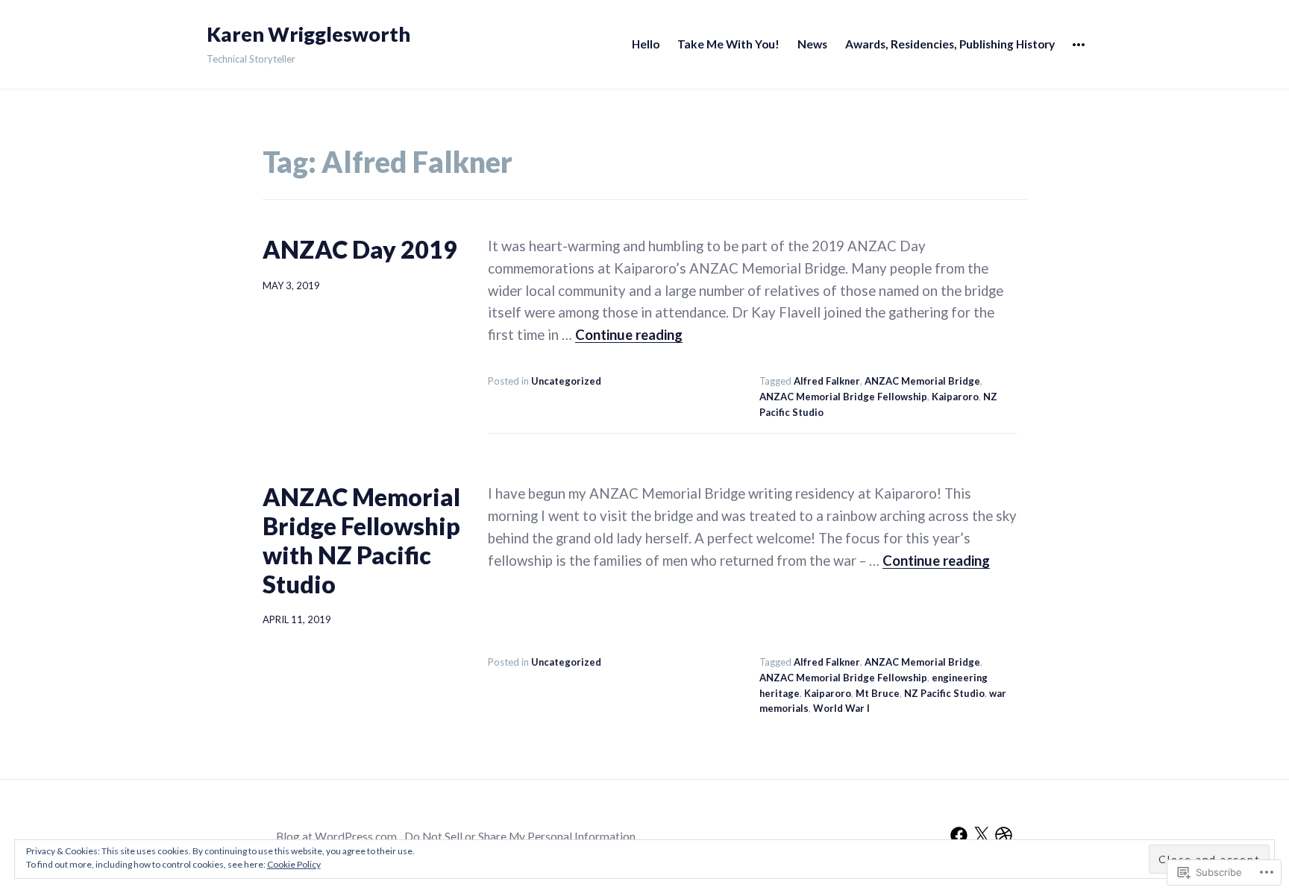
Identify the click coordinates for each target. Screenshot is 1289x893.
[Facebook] (959, 835)
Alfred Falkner (827, 381)
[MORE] (1079, 45)
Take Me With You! (728, 44)
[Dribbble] (1004, 835)
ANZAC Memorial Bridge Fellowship (843, 397)
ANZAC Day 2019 (360, 249)
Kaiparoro (955, 397)
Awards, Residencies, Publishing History (950, 44)
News (812, 44)
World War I (841, 708)
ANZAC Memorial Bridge (922, 381)
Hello (645, 44)
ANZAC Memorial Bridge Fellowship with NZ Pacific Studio (361, 540)
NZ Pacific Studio (944, 693)
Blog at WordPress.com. (337, 836)
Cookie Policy (294, 864)
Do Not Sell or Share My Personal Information (520, 836)
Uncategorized (566, 381)
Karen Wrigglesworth (308, 34)
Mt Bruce (878, 693)
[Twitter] (981, 835)
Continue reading (629, 334)
